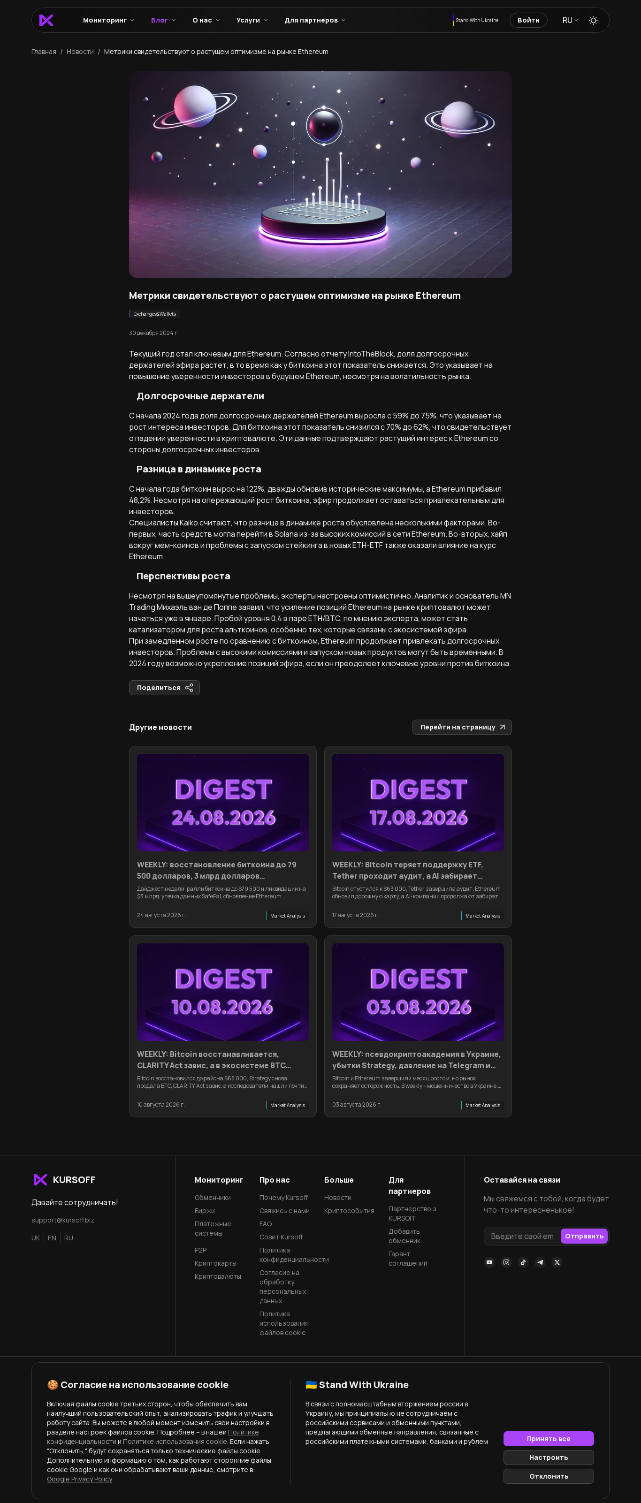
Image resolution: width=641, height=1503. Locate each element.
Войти (529, 19)
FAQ (265, 1223)
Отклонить (549, 1476)
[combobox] (570, 20)
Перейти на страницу (458, 726)
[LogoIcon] (46, 20)
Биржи (205, 1210)
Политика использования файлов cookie (284, 1323)
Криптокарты (216, 1263)
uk (35, 1237)
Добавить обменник (404, 1236)
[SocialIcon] (489, 1262)
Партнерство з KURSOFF (412, 1213)
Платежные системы (213, 1228)
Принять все (549, 1438)
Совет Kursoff (281, 1236)
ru (68, 1237)
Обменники (213, 1197)
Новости (337, 1197)
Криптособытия (349, 1210)
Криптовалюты (218, 1276)
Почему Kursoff (283, 1197)
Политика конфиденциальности (288, 1254)
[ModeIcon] (593, 20)
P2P (200, 1249)
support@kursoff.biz (62, 1219)
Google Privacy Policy (79, 1478)
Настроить (548, 1457)
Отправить (584, 1235)
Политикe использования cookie (175, 1441)
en (52, 1237)
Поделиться (159, 687)
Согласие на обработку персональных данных (282, 1286)
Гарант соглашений (408, 1258)
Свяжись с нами (284, 1210)
